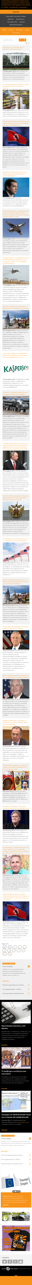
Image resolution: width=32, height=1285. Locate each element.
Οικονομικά (19, 30)
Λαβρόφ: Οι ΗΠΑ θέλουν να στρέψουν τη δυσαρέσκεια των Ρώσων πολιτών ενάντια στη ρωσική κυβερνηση (15, 722)
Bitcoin (4, 30)
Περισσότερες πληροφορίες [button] (18, 7)
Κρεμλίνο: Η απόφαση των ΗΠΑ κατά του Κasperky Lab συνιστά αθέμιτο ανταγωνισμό (16, 307)
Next (4, 954)
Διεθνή (27, 30)
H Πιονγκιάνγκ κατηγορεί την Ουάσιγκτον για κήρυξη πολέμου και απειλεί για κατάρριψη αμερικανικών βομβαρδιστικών (16, 123)
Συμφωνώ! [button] (16, 12)
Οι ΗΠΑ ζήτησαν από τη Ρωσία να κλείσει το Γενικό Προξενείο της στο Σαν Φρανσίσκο (16, 539)
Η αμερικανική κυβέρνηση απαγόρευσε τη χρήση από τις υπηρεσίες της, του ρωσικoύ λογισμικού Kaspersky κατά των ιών (15, 355)
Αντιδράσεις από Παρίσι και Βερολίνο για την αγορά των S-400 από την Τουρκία (15, 393)
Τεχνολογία (16, 32)
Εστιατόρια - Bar (12, 22)
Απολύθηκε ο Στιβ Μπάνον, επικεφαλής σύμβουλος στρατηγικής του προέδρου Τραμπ (16, 807)
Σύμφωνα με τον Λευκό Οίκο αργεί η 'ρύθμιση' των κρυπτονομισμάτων (13, 48)
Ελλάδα (11, 30)
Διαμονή (22, 22)
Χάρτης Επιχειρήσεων (16, 24)
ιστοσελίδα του (22, 1122)
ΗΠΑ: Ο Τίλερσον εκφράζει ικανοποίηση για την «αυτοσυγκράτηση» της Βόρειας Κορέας (16, 676)
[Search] (21, 40)
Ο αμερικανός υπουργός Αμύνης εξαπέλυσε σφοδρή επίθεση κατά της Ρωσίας (16, 627)
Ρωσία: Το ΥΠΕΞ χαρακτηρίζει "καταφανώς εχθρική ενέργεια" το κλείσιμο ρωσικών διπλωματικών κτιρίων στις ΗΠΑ (15, 497)
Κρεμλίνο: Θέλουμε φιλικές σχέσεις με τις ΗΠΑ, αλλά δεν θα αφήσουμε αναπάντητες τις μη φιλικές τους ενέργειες (16, 581)
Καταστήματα (20, 19)
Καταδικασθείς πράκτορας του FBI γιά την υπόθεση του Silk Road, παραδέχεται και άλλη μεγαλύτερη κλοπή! (15, 767)
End (10, 954)
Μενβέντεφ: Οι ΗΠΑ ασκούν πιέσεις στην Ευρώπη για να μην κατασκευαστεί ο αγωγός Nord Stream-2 (15, 174)
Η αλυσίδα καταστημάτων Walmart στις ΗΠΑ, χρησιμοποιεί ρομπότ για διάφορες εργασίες (16, 86)
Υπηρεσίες (11, 19)
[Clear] (24, 40)
